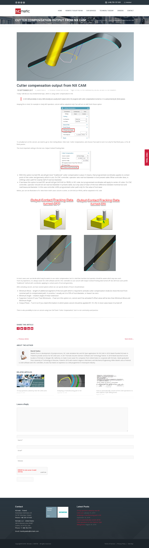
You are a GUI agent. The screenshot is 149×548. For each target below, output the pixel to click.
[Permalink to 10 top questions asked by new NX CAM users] (35, 381)
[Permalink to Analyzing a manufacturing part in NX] (75, 381)
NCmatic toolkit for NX (74, 10)
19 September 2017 (25, 90)
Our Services (91, 10)
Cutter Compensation (87, 90)
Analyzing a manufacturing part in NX (69, 391)
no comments (112, 90)
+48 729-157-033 (26, 517)
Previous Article (23, 339)
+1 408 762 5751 (26, 528)
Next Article (129, 339)
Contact (130, 10)
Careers (120, 10)
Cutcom (76, 90)
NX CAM (102, 90)
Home (60, 10)
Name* (20, 439)
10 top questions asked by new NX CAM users (32, 391)
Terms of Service (110, 544)
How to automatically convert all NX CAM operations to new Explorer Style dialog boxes (114, 391)
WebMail (128, 2)
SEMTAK (35, 544)
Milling (96, 90)
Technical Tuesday (107, 10)
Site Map (130, 544)
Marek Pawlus (41, 90)
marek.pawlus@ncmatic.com (29, 531)
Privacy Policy (121, 544)
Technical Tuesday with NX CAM (58, 90)
